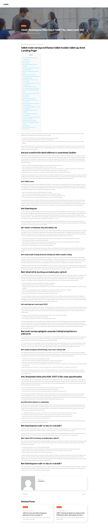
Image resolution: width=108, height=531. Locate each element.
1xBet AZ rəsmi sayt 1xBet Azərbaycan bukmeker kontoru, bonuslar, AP (35, 514)
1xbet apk (24, 25)
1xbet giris (56, 218)
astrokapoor (24, 33)
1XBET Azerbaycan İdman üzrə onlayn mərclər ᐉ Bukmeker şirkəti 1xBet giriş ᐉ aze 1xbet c (71, 514)
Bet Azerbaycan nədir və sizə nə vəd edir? (31, 88)
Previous (25, 494)
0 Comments (37, 33)
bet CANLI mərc (26, 61)
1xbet (73, 178)
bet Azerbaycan (26, 62)
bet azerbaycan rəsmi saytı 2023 (29, 74)
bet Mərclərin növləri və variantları (29, 86)
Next (84, 494)
